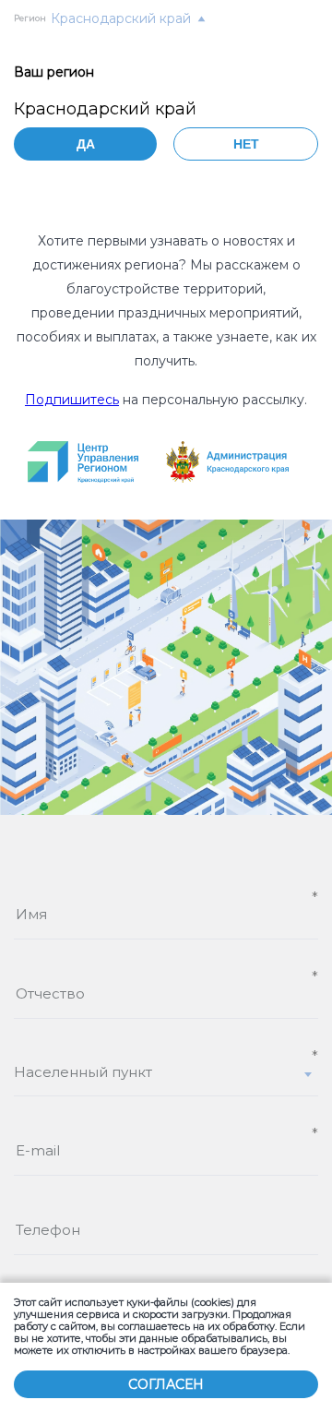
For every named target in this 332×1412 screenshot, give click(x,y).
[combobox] (166, 1079)
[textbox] (166, 1072)
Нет (246, 144)
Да (86, 144)
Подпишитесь (72, 399)
